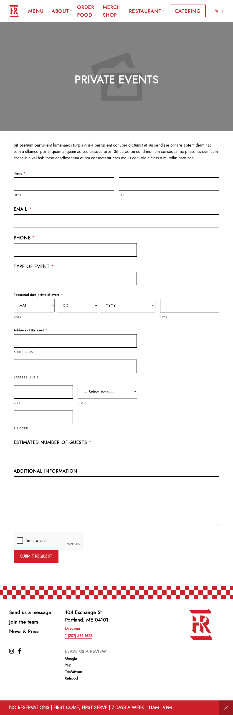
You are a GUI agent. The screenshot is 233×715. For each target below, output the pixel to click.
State (82, 402)
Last (123, 195)
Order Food (85, 11)
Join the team (23, 621)
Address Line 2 (26, 377)
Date (18, 316)
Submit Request (36, 556)
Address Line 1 (26, 351)
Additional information (45, 471)
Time (163, 316)
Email (23, 209)
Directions (73, 628)
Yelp (68, 665)
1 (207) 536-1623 (78, 635)
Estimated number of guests (53, 442)
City (17, 402)
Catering (188, 11)
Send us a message (30, 612)
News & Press (24, 631)
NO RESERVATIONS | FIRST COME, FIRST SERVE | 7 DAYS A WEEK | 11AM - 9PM (90, 707)
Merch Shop (112, 11)
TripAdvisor (73, 671)
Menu (35, 11)
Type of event (34, 266)
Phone (24, 238)
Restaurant (145, 11)
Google (71, 658)
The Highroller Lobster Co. (14, 11)
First (18, 195)
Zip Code (21, 428)
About (60, 11)
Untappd (71, 678)
